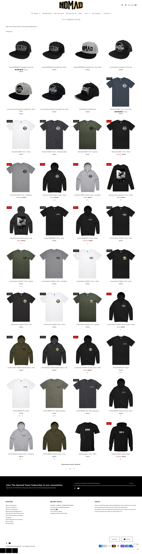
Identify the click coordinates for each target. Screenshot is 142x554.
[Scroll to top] (138, 549)
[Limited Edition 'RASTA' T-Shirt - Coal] (21, 307)
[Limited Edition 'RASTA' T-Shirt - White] (54, 307)
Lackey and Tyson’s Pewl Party (58, 513)
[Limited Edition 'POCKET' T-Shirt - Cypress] (21, 264)
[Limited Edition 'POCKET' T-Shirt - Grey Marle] (54, 264)
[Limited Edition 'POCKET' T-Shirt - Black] (120, 220)
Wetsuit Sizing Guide (12, 509)
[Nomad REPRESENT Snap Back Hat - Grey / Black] (87, 49)
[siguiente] (74, 468)
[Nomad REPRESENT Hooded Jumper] (87, 220)
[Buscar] (122, 5)
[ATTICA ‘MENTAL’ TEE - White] (21, 393)
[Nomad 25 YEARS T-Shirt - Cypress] (87, 134)
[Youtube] (78, 489)
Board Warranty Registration (14, 511)
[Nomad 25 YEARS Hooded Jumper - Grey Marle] (87, 177)
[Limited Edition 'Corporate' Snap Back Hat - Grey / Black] (21, 91)
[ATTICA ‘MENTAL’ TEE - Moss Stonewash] (54, 393)
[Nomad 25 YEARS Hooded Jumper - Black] (54, 177)
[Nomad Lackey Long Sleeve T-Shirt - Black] (120, 177)
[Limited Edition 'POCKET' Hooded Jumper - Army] (21, 350)
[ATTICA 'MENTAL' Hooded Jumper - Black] (120, 393)
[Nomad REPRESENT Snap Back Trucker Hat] (21, 49)
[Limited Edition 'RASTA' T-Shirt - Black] (120, 264)
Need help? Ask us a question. (14, 519)
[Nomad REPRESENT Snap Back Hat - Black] (54, 49)
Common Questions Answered (14, 515)
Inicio (64, 19)
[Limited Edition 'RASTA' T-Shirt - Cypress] (87, 307)
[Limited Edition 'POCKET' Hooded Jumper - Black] (120, 307)
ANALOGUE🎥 (54, 509)
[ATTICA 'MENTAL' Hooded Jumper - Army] (54, 436)
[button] (19, 69)
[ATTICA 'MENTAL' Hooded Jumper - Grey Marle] (21, 436)
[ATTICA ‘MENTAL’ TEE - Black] (120, 350)
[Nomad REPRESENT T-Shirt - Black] (54, 220)
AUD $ (128, 539)
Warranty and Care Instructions (15, 513)
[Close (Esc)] (9, 550)
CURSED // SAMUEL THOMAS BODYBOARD (62, 505)
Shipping (8, 517)
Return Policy (9, 521)
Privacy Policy (10, 523)
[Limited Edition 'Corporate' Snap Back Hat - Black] (54, 91)
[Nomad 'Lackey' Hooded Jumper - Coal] (21, 220)
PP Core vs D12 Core (11, 507)
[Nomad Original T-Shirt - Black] (87, 436)
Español (114, 539)
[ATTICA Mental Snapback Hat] (87, 91)
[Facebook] (74, 489)
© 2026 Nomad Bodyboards (14, 546)
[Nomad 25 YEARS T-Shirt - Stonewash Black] (54, 134)
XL (22, 415)
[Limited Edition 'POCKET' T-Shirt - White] (87, 264)
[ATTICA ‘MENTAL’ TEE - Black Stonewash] (87, 393)
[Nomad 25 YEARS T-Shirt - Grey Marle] (21, 177)
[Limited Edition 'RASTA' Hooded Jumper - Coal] (54, 350)
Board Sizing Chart (11, 505)
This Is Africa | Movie (56, 511)
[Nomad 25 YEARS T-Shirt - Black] (120, 134)
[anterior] (3, 550)
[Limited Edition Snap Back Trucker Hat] (120, 49)
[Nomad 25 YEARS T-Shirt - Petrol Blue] (120, 91)
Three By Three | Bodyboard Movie (60, 507)
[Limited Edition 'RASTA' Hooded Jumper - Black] (87, 350)
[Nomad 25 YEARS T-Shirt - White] (21, 134)
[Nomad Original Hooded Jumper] (120, 436)
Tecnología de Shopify (28, 546)
